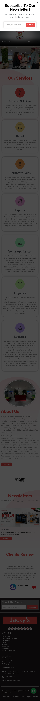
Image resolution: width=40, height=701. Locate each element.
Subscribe (30, 25)
